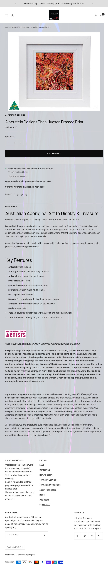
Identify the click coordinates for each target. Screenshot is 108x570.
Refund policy (46, 475)
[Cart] (101, 15)
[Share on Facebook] (14, 195)
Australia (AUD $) (14, 547)
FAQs (42, 465)
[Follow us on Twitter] (84, 536)
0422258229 (45, 505)
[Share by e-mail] (26, 195)
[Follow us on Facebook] (77, 536)
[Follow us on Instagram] (91, 536)
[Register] (44, 535)
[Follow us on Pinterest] (99, 536)
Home (7, 27)
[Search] (12, 15)
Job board (44, 500)
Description (11, 207)
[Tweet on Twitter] (22, 195)
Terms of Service (48, 480)
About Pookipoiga (48, 490)
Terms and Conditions (50, 485)
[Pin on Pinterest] (17, 195)
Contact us (45, 470)
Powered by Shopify (26, 555)
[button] (54, 161)
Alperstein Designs (15, 115)
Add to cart (54, 153)
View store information (18, 176)
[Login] (96, 15)
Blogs (42, 495)
